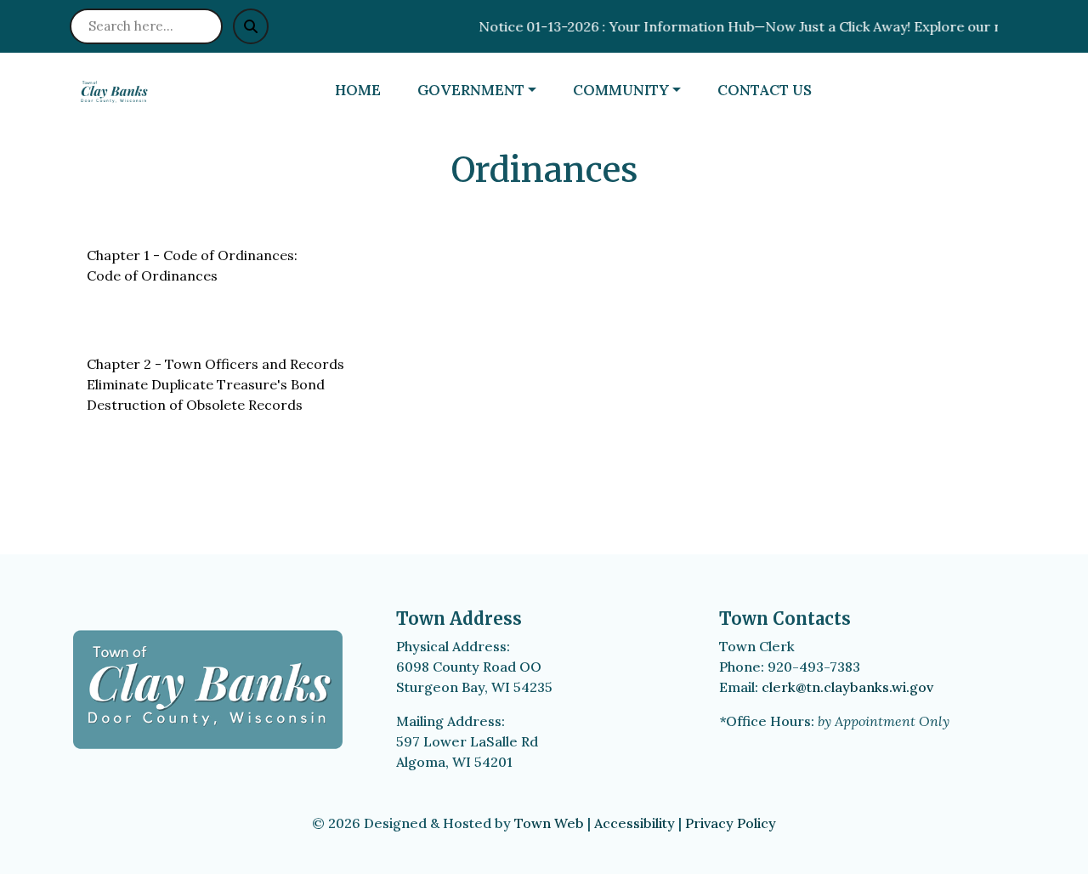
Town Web (549, 822)
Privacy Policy (730, 822)
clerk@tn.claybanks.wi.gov (847, 686)
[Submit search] (251, 26)
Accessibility (634, 822)
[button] (488, 91)
